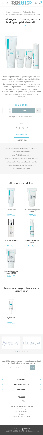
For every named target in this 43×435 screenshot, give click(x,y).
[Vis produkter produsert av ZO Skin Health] (11, 343)
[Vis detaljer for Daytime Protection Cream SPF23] (11, 259)
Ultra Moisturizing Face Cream (32, 211)
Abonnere (32, 367)
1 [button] (15, 351)
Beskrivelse (21, 135)
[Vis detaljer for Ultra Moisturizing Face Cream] (32, 197)
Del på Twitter (17, 128)
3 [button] (19, 351)
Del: (21, 124)
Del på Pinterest (23, 128)
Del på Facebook (20, 128)
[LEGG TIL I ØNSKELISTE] (38, 110)
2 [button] (17, 351)
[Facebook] (19, 401)
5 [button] (22, 351)
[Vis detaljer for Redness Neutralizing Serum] (32, 228)
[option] (11, 343)
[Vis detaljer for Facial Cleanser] (11, 197)
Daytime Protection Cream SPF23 (11, 272)
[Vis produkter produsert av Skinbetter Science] (32, 343)
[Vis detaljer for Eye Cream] (11, 305)
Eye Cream (11, 318)
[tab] (21, 135)
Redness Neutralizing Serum (32, 241)
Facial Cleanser (11, 210)
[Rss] (23, 401)
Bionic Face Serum (11, 240)
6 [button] (24, 351)
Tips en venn (26, 128)
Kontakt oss (21, 140)
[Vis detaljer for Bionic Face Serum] (11, 228)
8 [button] (27, 351)
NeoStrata (25, 26)
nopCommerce (26, 429)
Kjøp (24, 110)
